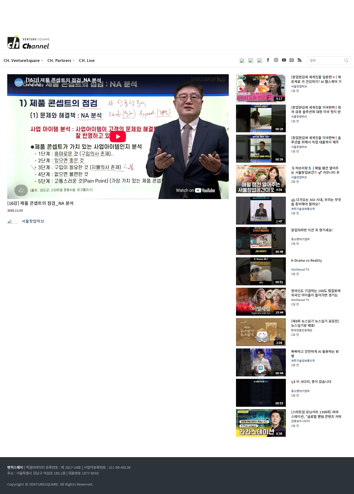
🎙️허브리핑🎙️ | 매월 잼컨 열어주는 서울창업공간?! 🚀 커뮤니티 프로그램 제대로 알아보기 (315, 172)
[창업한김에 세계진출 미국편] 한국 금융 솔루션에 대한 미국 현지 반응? (316, 111)
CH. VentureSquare (22, 60)
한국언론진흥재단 (301, 330)
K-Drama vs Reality (306, 260)
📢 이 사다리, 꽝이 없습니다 (311, 381)
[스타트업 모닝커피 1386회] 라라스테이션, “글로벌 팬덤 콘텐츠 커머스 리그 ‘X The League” (316, 416)
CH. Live (87, 60)
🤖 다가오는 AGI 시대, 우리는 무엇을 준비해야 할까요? (316, 201)
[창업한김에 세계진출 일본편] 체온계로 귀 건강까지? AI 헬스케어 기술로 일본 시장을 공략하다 (316, 81)
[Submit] (346, 60)
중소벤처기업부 (300, 239)
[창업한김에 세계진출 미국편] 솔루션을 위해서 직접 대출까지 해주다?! (316, 142)
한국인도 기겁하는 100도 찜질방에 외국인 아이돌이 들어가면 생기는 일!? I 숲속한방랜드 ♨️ (316, 295)
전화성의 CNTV (300, 421)
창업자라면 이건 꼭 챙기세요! (312, 230)
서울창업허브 (33, 221)
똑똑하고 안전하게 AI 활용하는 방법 (315, 353)
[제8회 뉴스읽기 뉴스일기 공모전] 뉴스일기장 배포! (315, 323)
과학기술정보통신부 (303, 209)
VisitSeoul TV (300, 269)
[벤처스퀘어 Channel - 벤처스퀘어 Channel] (28, 42)
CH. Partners (59, 60)
